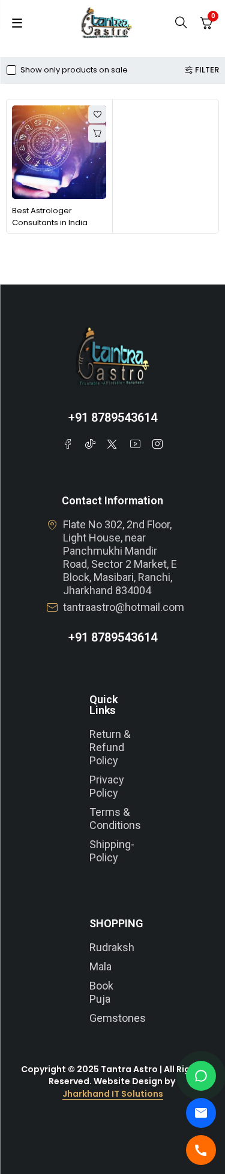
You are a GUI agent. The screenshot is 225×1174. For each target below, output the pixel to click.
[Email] (201, 1113)
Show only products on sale (74, 70)
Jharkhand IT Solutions (112, 1094)
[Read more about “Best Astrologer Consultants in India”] (97, 134)
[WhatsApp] (201, 1076)
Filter (207, 70)
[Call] (201, 1150)
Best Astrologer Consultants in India (50, 216)
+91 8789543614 (112, 417)
